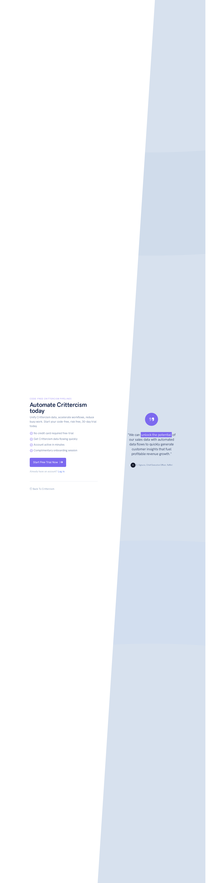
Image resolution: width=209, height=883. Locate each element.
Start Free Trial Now (45, 462)
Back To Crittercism (43, 488)
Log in (61, 471)
